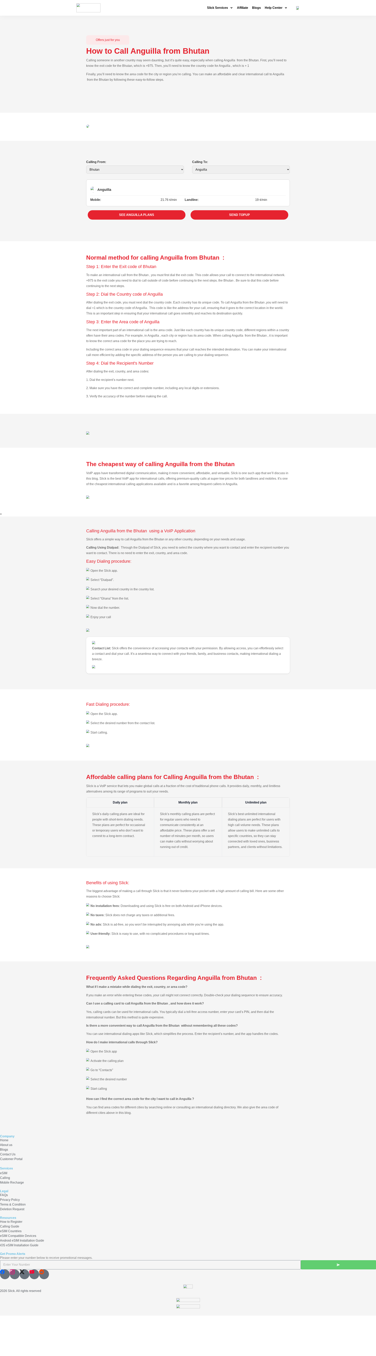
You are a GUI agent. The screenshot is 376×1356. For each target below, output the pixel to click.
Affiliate (242, 7)
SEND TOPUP (239, 214)
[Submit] (338, 1264)
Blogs (256, 7)
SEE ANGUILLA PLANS (136, 214)
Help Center (273, 7)
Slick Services (217, 7)
